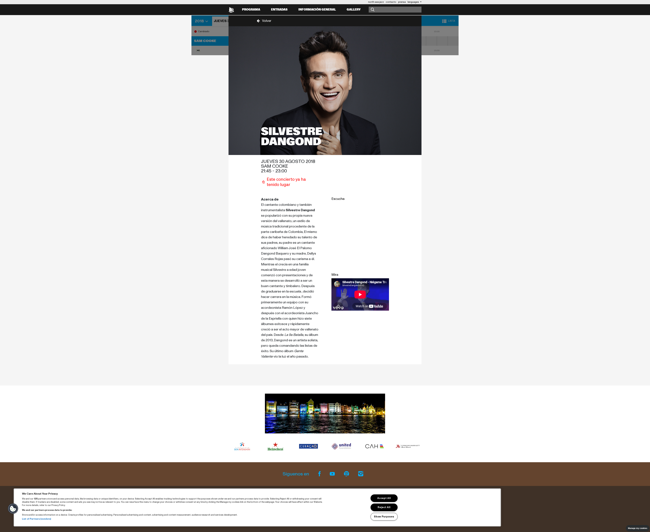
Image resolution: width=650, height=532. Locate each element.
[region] (257, 507)
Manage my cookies (637, 528)
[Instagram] (360, 474)
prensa (402, 2)
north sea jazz (376, 2)
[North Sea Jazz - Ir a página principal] (231, 10)
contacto (391, 2)
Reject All (384, 507)
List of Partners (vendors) (36, 519)
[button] (263, 21)
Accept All (384, 498)
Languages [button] (413, 2)
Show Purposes (384, 516)
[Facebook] (320, 474)
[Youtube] (333, 474)
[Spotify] (347, 474)
